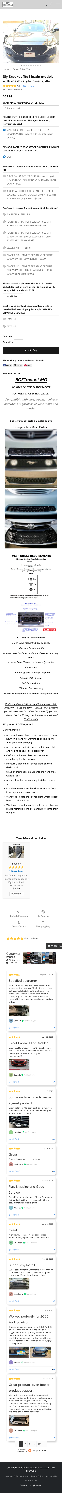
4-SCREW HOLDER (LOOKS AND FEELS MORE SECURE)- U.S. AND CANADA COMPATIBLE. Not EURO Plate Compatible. (31, 195)
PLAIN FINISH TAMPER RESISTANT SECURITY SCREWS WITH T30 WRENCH (30, 223)
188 (39, 1444)
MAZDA (26, 69)
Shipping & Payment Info (16, 1476)
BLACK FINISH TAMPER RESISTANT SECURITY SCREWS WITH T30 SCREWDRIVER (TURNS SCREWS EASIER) (30, 270)
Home (6, 69)
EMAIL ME (12, 318)
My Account (43, 915)
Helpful (14, 1028)
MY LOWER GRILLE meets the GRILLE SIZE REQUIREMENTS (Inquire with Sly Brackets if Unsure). (30, 134)
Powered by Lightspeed (31, 1485)
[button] (8, 4)
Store (15, 69)
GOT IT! (10, 156)
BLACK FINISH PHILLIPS (19, 247)
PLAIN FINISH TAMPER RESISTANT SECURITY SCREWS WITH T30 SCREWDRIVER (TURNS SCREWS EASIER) (30, 236)
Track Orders (19, 926)
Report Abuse (31, 1480)
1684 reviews (28, 86)
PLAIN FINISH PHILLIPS (18, 214)
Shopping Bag (43, 926)
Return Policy (37, 1476)
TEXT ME (11, 326)
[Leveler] (16, 851)
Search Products (19, 915)
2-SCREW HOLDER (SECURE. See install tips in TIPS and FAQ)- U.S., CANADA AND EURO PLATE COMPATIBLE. (32, 180)
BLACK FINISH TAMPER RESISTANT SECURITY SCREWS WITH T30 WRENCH (30, 257)
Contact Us (51, 1476)
